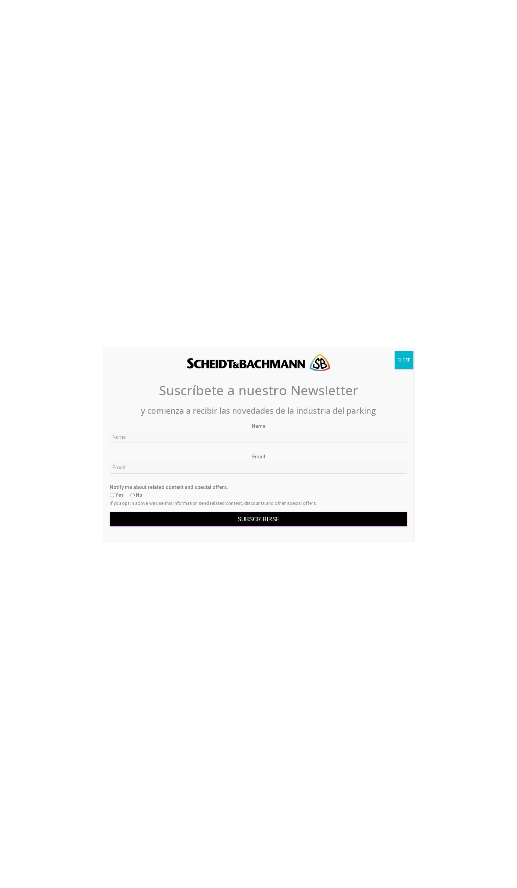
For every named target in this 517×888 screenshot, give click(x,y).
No (138, 495)
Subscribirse (258, 519)
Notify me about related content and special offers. (169, 487)
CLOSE (403, 360)
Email (258, 456)
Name (259, 426)
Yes (119, 495)
